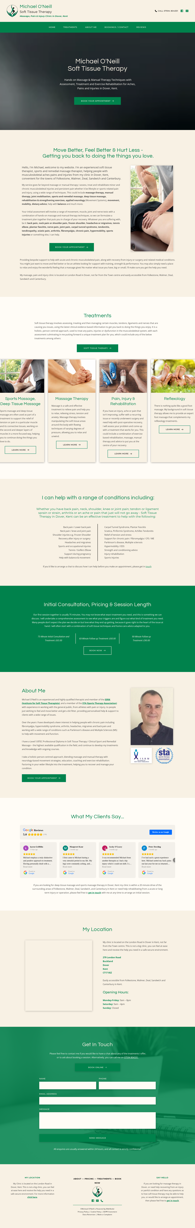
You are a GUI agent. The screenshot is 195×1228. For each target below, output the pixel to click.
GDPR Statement (110, 1212)
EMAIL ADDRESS (48, 1094)
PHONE (103, 1078)
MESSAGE (44, 1109)
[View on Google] (26, 848)
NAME (42, 1078)
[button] (20, 860)
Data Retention (89, 1214)
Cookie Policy (96, 1212)
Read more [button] (27, 867)
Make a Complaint (104, 1214)
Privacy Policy (83, 1212)
